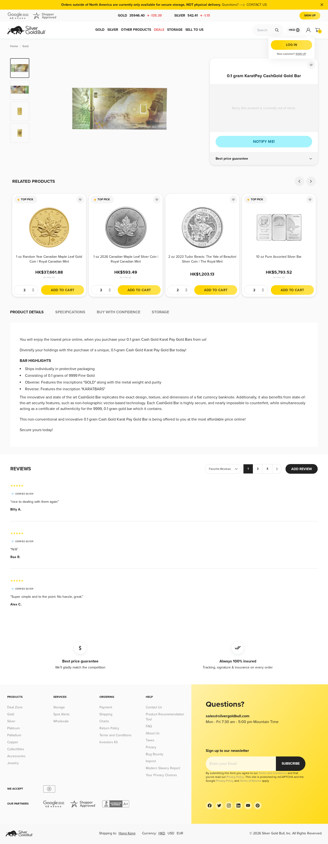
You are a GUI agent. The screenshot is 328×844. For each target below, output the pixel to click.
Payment (105, 707)
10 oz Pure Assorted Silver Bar (279, 257)
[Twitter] (219, 805)
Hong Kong (127, 833)
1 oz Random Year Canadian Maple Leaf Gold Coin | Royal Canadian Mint (49, 259)
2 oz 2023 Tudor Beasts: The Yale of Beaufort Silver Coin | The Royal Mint (202, 259)
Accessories (16, 756)
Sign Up (310, 15)
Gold (140, 15)
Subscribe (291, 764)
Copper (12, 742)
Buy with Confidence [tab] (118, 312)
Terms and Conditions (115, 735)
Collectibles (15, 749)
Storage (59, 707)
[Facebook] (209, 805)
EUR (180, 833)
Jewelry (13, 763)
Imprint (151, 761)
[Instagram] (229, 805)
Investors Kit (108, 742)
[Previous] (40, 108)
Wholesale (61, 721)
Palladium (14, 735)
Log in (291, 45)
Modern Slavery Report (163, 768)
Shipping (105, 714)
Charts (104, 721)
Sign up (301, 54)
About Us (153, 733)
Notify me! (264, 141)
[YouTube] (248, 805)
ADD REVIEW (301, 469)
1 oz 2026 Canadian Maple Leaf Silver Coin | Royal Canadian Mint (125, 259)
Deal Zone (15, 707)
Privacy (151, 747)
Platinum (13, 728)
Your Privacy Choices (161, 775)
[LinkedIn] (238, 805)
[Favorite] (311, 65)
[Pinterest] (257, 805)
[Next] (198, 108)
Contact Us (154, 707)
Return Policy (109, 728)
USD (171, 833)
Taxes (150, 740)
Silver (192, 15)
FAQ (149, 726)
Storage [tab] (160, 312)
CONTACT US (257, 5)
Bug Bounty (154, 754)
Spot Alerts (61, 714)
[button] (264, 158)
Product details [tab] (27, 312)
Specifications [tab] (70, 312)
